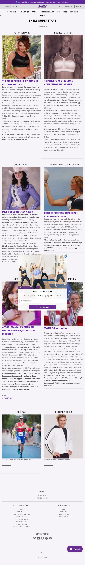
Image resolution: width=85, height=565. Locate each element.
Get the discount (42, 307)
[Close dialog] (65, 256)
